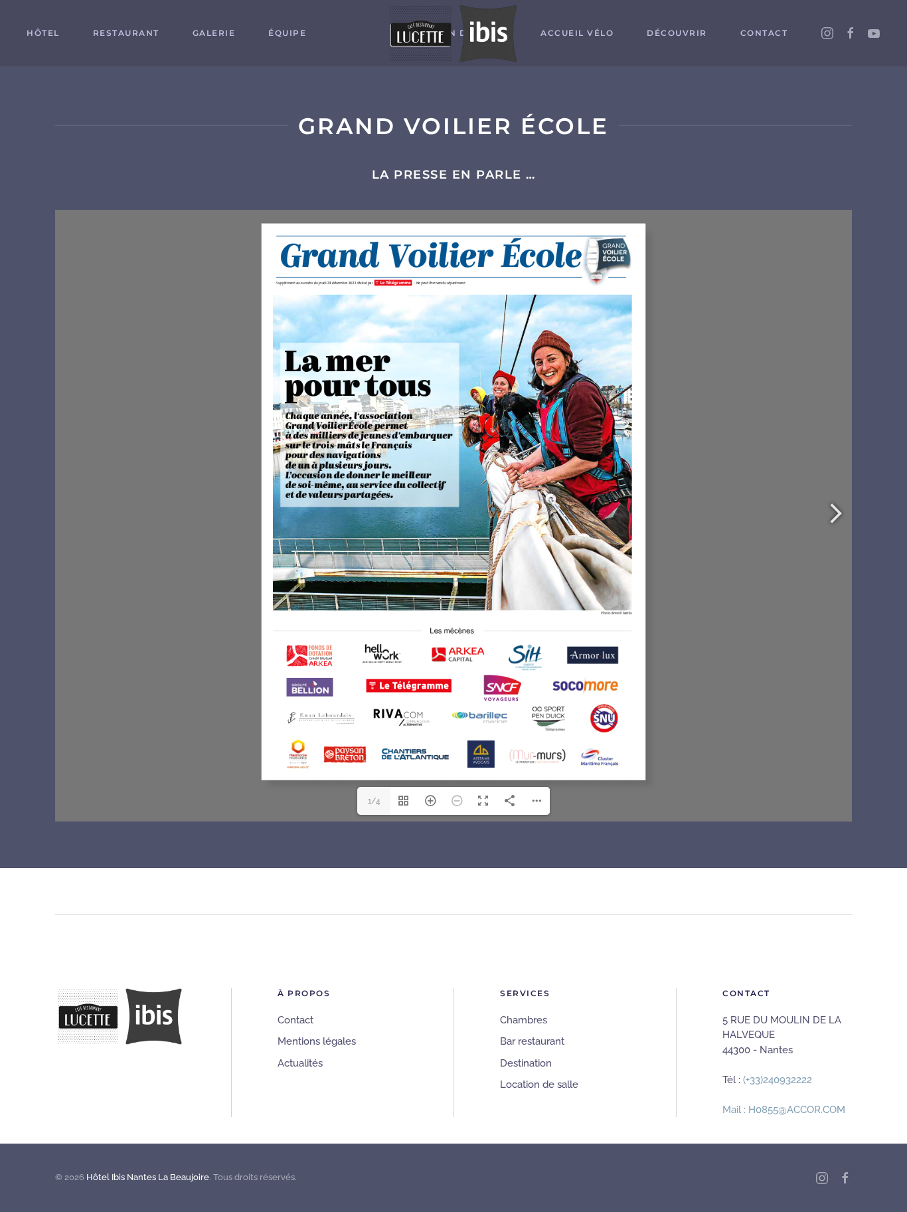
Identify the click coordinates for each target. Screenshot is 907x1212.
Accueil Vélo (577, 33)
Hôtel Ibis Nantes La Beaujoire (147, 1177)
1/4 (374, 801)
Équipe (287, 33)
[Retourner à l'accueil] (453, 33)
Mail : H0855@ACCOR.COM (783, 1110)
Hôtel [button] (43, 33)
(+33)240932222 (777, 1080)
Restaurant (126, 33)
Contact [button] (764, 33)
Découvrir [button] (677, 33)
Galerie (214, 33)
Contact (295, 1020)
